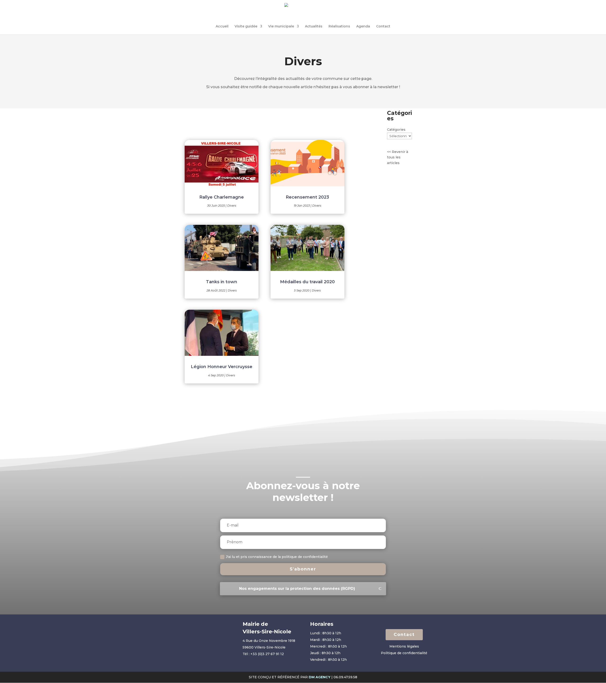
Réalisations (339, 26)
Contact (383, 26)
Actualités (313, 26)
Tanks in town (221, 281)
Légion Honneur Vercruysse (221, 366)
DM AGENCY (319, 677)
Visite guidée (246, 26)
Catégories (396, 129)
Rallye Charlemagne (221, 197)
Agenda (363, 26)
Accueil (222, 26)
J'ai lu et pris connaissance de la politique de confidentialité (277, 557)
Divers (231, 205)
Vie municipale (281, 26)
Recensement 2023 (307, 197)
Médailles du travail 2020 (307, 281)
